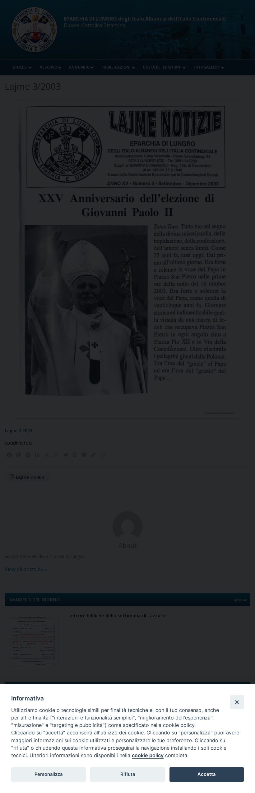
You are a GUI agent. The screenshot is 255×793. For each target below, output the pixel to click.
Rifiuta (127, 774)
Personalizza (49, 774)
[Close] (237, 702)
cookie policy (148, 755)
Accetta (206, 774)
